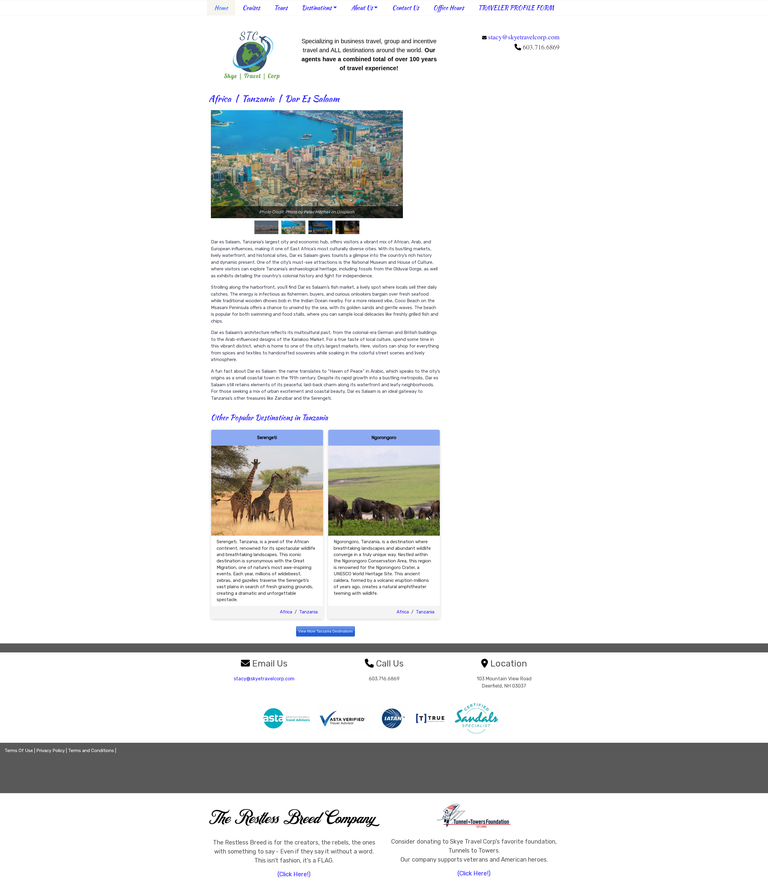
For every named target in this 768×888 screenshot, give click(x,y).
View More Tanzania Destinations (325, 631)
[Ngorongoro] (384, 490)
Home (221, 7)
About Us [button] (362, 7)
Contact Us (405, 7)
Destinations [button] (317, 7)
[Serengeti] (267, 490)
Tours (280, 7)
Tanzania (258, 98)
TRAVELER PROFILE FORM (516, 7)
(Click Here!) (294, 874)
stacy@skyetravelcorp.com (524, 36)
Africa (219, 98)
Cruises (251, 7)
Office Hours (448, 7)
